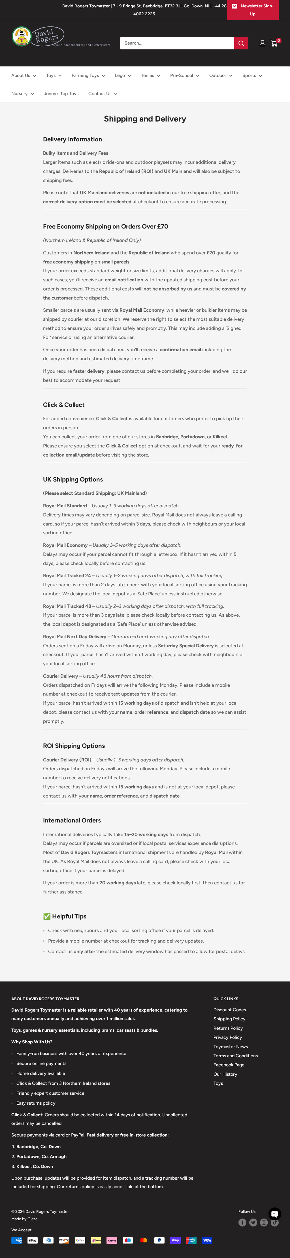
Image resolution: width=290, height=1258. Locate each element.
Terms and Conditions (236, 1055)
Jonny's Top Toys (61, 93)
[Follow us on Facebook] (242, 1222)
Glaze (32, 1219)
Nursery (19, 93)
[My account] (262, 43)
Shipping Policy (230, 1019)
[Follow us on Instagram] (264, 1222)
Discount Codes (230, 1009)
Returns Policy (228, 1028)
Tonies (147, 75)
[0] (274, 43)
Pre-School (181, 75)
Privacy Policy (228, 1037)
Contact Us (99, 93)
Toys (51, 75)
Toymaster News (231, 1046)
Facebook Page (229, 1064)
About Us (20, 75)
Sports (249, 75)
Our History (225, 1074)
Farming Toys (85, 75)
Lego (120, 75)
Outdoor (217, 75)
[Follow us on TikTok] (275, 1222)
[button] (274, 1213)
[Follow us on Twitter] (253, 1222)
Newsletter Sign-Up (257, 9)
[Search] (241, 43)
